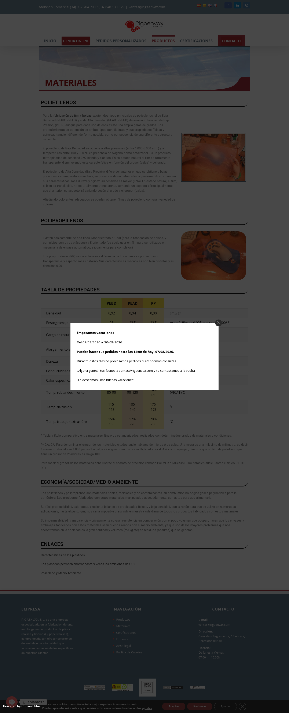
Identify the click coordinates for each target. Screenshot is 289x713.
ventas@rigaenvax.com (136, 370)
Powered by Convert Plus (21, 706)
